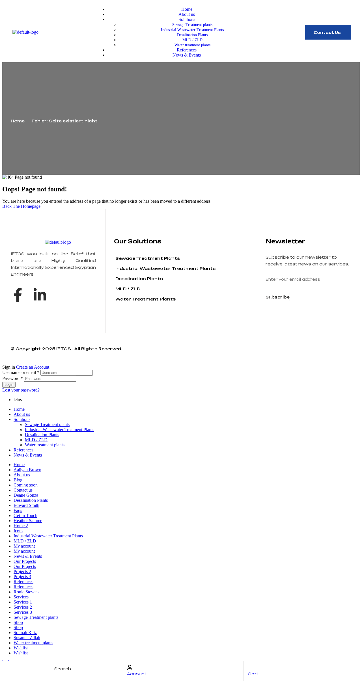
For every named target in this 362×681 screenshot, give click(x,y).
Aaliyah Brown (27, 469)
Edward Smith (26, 505)
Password (12, 378)
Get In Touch (25, 515)
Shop (18, 622)
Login (9, 384)
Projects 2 (22, 571)
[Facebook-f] (18, 295)
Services (21, 596)
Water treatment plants (44, 444)
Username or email (20, 372)
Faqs (18, 510)
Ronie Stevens (26, 591)
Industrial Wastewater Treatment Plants (59, 429)
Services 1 (23, 602)
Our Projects (25, 561)
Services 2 (23, 607)
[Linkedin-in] (40, 295)
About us (22, 414)
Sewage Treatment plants (47, 424)
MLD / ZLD (36, 439)
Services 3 (23, 612)
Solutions (22, 419)
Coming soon (26, 485)
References (23, 449)
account (136, 673)
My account (24, 546)
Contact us (23, 490)
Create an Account (32, 367)
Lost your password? (21, 390)
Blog (18, 479)
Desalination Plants (42, 434)
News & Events (28, 455)
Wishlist (21, 647)
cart (253, 673)
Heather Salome (28, 520)
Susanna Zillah (27, 637)
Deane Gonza (26, 495)
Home (18, 120)
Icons (18, 530)
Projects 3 (22, 576)
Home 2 (21, 525)
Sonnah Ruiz (25, 632)
